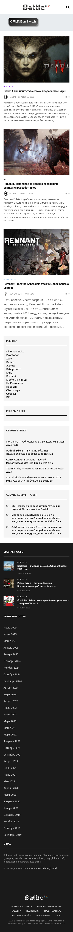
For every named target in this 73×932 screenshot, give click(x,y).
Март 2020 (10, 794)
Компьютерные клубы (49, 906)
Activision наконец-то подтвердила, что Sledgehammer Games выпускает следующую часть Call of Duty (36, 518)
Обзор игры (13, 390)
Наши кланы (43, 915)
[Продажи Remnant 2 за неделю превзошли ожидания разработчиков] (36, 152)
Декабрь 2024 (12, 661)
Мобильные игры (16, 379)
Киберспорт (13, 369)
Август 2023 (11, 701)
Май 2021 (9, 781)
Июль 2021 (10, 768)
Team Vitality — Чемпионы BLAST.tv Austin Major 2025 (35, 470)
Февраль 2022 (12, 741)
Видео (10, 362)
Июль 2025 (10, 627)
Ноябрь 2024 (11, 667)
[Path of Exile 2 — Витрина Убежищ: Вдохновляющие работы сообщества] (9, 583)
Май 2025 (9, 641)
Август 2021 (11, 761)
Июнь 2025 (10, 634)
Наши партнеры (52, 910)
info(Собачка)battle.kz (47, 868)
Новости (8, 86)
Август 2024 (11, 687)
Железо (11, 365)
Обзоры (11, 394)
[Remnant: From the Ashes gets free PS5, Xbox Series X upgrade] (36, 252)
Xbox (9, 358)
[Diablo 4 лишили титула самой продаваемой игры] (36, 59)
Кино (9, 372)
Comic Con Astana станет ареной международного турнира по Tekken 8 (29, 461)
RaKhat (12, 97)
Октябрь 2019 (12, 828)
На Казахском (14, 383)
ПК (5, 179)
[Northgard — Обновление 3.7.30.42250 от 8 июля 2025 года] (9, 566)
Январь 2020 (11, 808)
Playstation (10, 279)
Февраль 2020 (12, 801)
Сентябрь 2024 (13, 681)
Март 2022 (10, 734)
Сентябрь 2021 (13, 754)
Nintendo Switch (15, 351)
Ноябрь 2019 (11, 821)
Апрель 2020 (11, 788)
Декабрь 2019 (12, 814)
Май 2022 (9, 727)
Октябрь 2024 (12, 674)
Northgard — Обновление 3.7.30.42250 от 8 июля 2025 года (35, 443)
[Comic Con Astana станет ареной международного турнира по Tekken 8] (9, 601)
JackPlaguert (15, 294)
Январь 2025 (11, 654)
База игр (16, 910)
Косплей (11, 376)
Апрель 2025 (11, 647)
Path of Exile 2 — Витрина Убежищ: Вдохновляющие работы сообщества (29, 452)
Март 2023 (10, 721)
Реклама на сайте (22, 915)
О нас (58, 915)
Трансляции (32, 910)
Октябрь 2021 (12, 748)
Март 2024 (10, 694)
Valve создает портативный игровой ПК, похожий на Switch (36, 507)
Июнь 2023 (10, 714)
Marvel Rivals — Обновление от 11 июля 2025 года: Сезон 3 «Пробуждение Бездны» (33, 479)
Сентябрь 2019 (13, 834)
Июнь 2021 (10, 774)
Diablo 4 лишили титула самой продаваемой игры (35, 91)
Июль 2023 (10, 707)
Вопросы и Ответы (22, 906)
